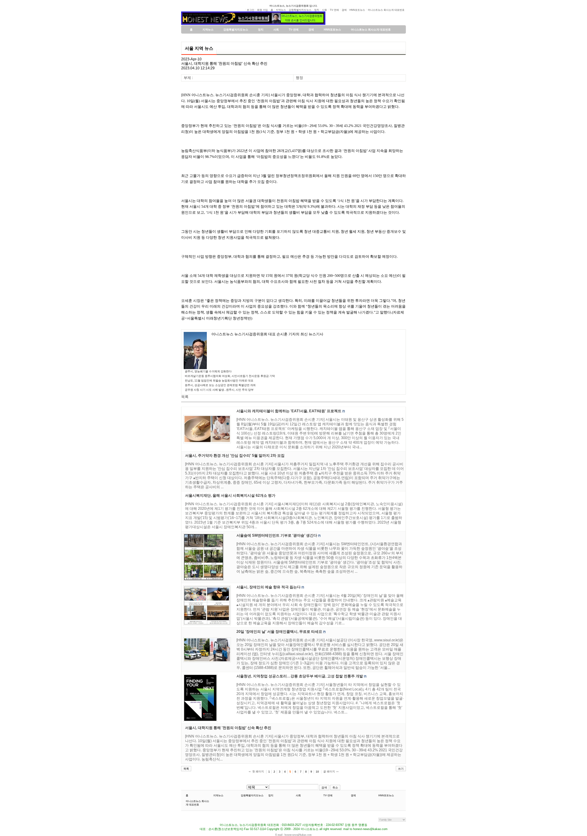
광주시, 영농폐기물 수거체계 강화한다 (208, 371)
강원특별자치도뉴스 (252, 795)
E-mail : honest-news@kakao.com (293, 834)
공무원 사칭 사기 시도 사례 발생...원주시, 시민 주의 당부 (219, 389)
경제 (353, 795)
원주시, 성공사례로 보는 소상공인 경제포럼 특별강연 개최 (220, 385)
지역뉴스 (218, 795)
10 (317, 771)
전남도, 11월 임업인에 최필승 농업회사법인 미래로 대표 (219, 380)
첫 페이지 (258, 771)
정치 (270, 795)
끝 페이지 (329, 771)
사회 (298, 795)
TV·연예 (327, 795)
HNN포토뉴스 (386, 795)
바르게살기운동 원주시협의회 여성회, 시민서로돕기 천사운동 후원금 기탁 (230, 376)
